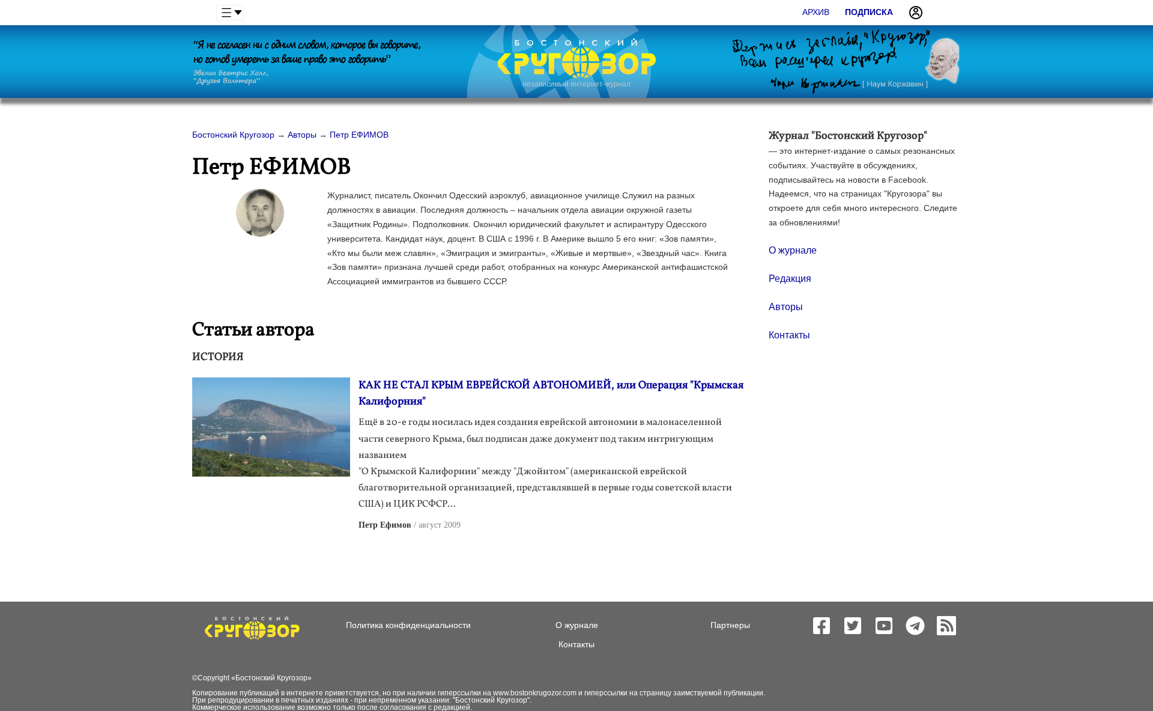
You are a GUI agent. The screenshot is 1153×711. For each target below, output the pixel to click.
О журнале (793, 250)
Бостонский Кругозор (271, 678)
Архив (815, 12)
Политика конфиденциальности (408, 625)
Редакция (790, 278)
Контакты (789, 335)
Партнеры (730, 625)
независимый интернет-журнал (576, 84)
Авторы (786, 307)
